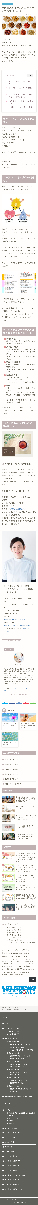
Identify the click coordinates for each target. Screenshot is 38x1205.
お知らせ (25, 950)
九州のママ (5, 966)
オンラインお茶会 (26, 959)
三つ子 (26, 964)
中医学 (11, 641)
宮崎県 (28, 970)
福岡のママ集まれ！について (20, 1056)
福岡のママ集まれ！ (12, 764)
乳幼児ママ (13, 966)
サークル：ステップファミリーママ (17, 1175)
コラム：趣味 (9, 1151)
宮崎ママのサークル (14, 938)
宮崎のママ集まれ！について (20, 1081)
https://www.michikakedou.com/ (18, 625)
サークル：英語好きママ (13, 1189)
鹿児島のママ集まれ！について (21, 1089)
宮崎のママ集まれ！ (12, 779)
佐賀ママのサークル (14, 932)
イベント (22, 956)
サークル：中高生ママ (13, 1170)
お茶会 (5, 953)
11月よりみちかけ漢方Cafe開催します (21, 102)
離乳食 (16, 974)
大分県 (18, 641)
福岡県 (19, 972)
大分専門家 (11, 1123)
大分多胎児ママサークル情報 (22, 1050)
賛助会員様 (4, 974)
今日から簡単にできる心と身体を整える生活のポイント (21, 95)
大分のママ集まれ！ (12, 759)
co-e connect (27, 1200)
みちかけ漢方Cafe (17, 509)
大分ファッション (13, 1118)
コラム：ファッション (13, 1133)
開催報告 (11, 974)
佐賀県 (19, 966)
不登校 (31, 964)
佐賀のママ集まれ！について (20, 1064)
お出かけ (16, 950)
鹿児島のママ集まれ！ (13, 784)
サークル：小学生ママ (13, 1166)
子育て (18, 969)
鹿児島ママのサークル (15, 940)
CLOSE (30, 75)
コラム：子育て (10, 1142)
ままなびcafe (6, 957)
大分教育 (10, 1121)
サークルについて (11, 924)
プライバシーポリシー (13, 1200)
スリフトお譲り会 (24, 961)
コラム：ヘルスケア (7, 4)
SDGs (8, 950)
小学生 (33, 969)
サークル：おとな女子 (13, 1180)
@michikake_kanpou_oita (14, 619)
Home (7, 1024)
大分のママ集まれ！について (20, 1045)
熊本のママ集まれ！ (12, 774)
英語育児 (28, 972)
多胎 (23, 966)
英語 (23, 972)
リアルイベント (19, 964)
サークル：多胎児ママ (13, 1161)
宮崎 (24, 969)
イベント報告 (6, 959)
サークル (9, 961)
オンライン (15, 959)
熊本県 (8, 972)
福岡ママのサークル (14, 930)
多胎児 (28, 966)
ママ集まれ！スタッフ (15, 1031)
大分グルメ (11, 1116)
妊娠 (12, 970)
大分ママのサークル (14, 927)
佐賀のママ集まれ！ (12, 769)
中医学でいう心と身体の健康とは (21, 89)
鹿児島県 (22, 974)
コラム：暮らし (10, 1147)
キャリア (4, 961)
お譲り (21, 953)
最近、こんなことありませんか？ (20, 82)
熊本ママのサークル (14, 935)
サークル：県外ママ (12, 1184)
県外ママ (14, 972)
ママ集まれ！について (12, 1028)
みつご (14, 956)
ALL (5, 641)
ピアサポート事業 (8, 964)
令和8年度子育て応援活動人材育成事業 (21, 943)
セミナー (32, 961)
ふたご (27, 953)
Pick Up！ (8, 1110)
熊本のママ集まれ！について (20, 1072)
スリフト (16, 961)
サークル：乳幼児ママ (13, 1156)
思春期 (4, 972)
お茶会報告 (13, 953)
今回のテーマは (22, 107)
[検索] (33, 979)
